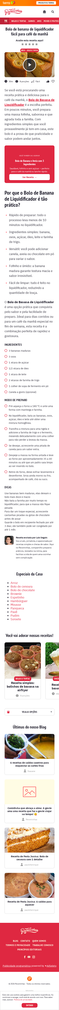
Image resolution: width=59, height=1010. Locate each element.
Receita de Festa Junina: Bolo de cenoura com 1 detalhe (29, 858)
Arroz (14, 583)
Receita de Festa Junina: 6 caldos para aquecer (30, 903)
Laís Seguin (41, 537)
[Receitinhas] (13, 11)
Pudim (15, 615)
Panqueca (17, 608)
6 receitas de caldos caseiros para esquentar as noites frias (29, 764)
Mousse (16, 604)
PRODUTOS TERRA (46, 3)
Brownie (16, 594)
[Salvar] (38, 645)
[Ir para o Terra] (9, 3)
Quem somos (39, 940)
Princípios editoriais (29, 949)
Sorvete (16, 619)
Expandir (51, 711)
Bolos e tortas (18, 21)
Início (23, 50)
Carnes (31, 21)
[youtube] (29, 957)
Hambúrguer (19, 601)
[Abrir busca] (52, 12)
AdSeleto (51, 965)
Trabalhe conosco (43, 945)
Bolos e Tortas (32, 50)
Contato (25, 940)
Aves (39, 21)
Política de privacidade (23, 999)
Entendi (29, 1005)
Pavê (14, 612)
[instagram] (33, 957)
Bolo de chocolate (23, 590)
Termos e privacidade (18, 945)
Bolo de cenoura (22, 586)
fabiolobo (29, 990)
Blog (15, 940)
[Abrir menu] (44, 12)
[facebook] (24, 957)
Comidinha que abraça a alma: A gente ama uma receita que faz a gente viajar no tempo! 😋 (29, 811)
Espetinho (17, 597)
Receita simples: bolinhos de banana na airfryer (23, 686)
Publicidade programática (17, 965)
